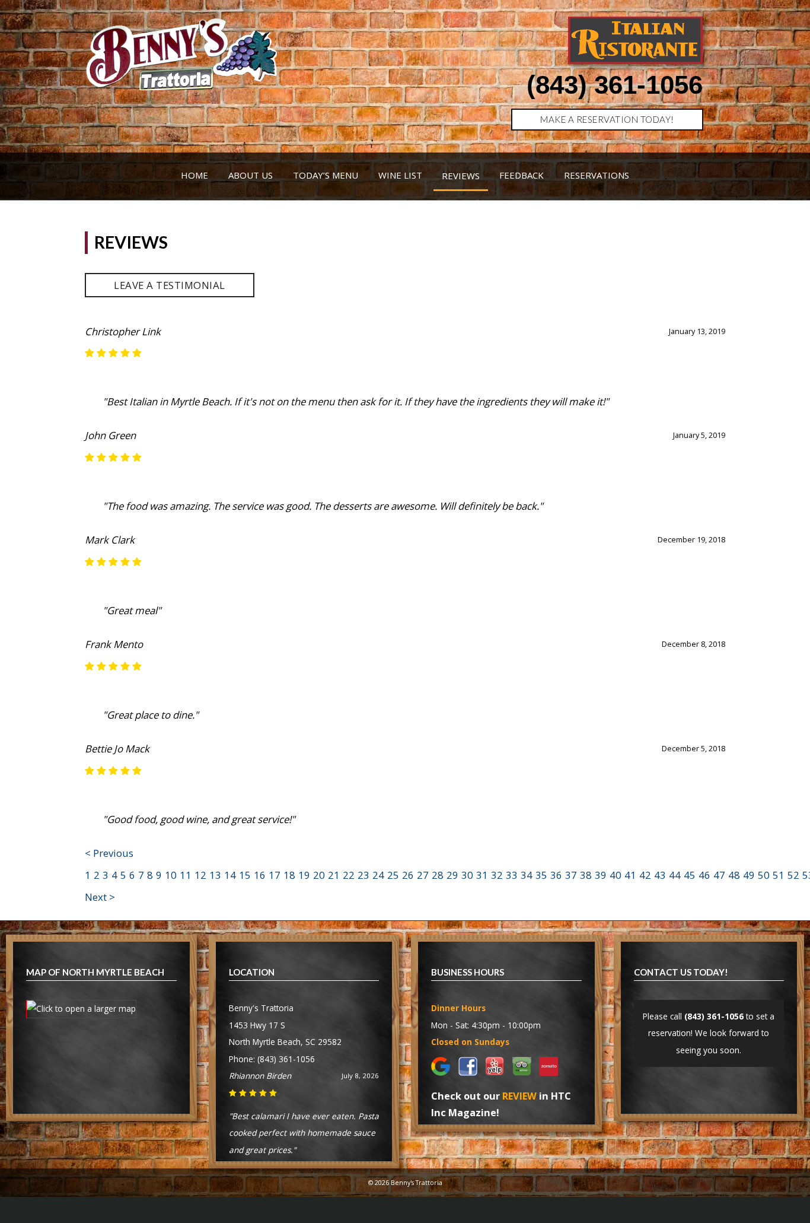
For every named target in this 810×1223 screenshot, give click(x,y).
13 (215, 875)
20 (319, 875)
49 (749, 875)
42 (645, 875)
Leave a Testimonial (169, 285)
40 (615, 875)
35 (541, 875)
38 (586, 875)
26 (408, 875)
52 (793, 875)
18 (289, 875)
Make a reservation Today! (607, 119)
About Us (250, 175)
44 (675, 875)
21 (334, 875)
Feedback (521, 175)
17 (274, 875)
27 (423, 875)
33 (512, 875)
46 (704, 875)
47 (719, 875)
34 (526, 875)
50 (764, 875)
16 (260, 875)
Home (194, 175)
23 (363, 875)
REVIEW (519, 1096)
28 (438, 875)
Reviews (461, 176)
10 (171, 875)
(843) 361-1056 (615, 84)
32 (497, 875)
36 (556, 875)
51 (779, 875)
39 (601, 875)
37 (571, 875)
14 (230, 875)
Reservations (596, 175)
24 (378, 875)
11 (186, 875)
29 (452, 875)
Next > (100, 897)
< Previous (109, 853)
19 (304, 875)
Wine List (400, 175)
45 (690, 875)
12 (200, 875)
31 (482, 875)
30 (467, 875)
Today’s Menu (325, 175)
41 (630, 875)
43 (660, 875)
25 (393, 875)
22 (349, 875)
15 (245, 875)
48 (734, 875)
